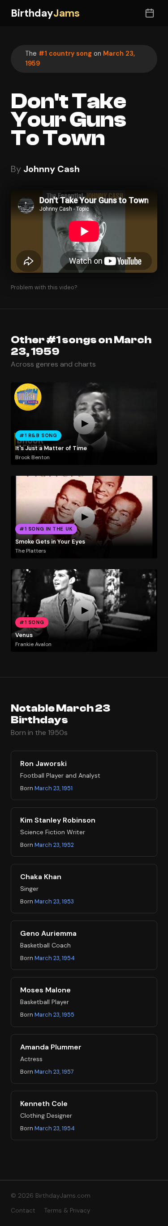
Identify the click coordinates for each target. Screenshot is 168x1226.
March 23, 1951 (53, 788)
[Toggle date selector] (149, 13)
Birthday (45, 13)
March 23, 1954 (54, 958)
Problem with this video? (44, 287)
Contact (23, 1210)
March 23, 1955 (54, 1014)
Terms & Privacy (67, 1210)
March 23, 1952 (54, 845)
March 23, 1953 (54, 901)
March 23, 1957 (54, 1072)
